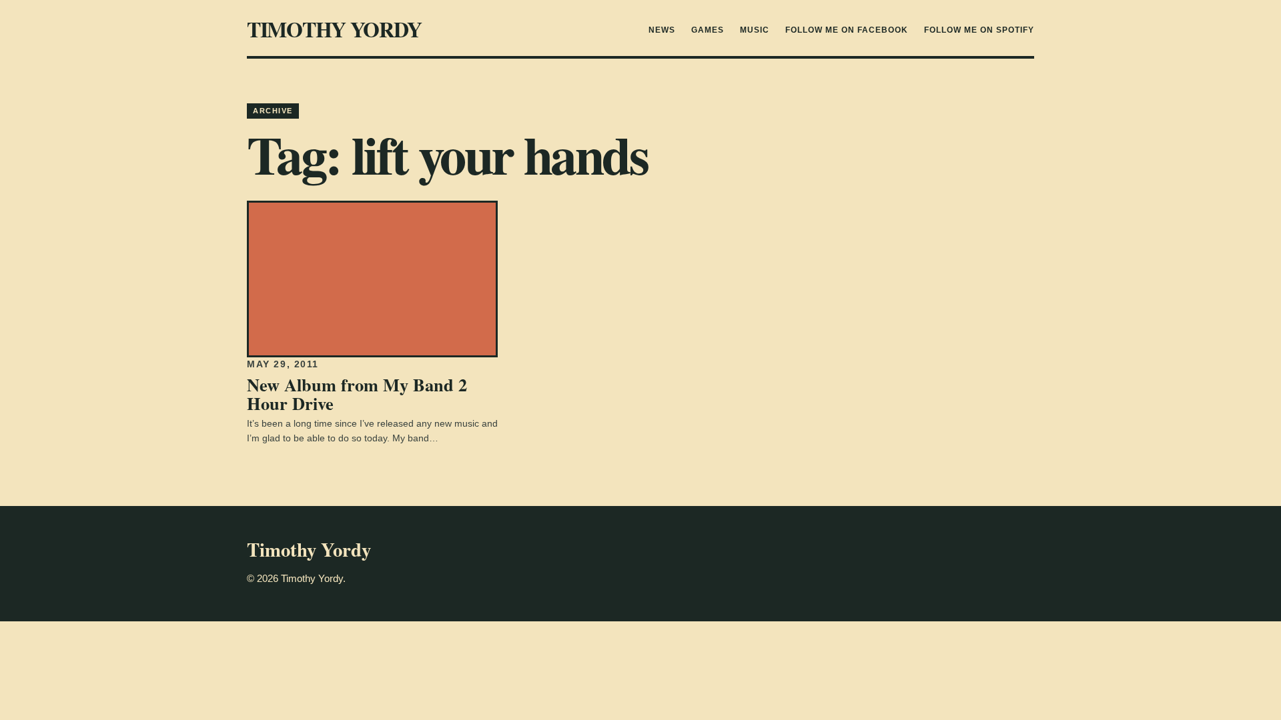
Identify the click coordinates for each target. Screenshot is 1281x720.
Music (754, 30)
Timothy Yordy (334, 29)
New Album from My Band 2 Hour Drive (357, 393)
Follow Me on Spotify (979, 30)
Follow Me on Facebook (846, 30)
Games (707, 30)
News (662, 30)
